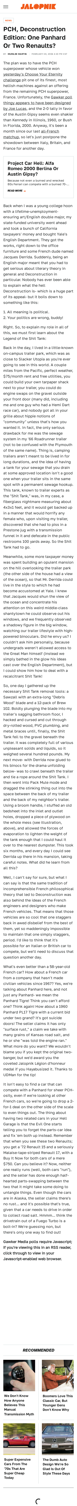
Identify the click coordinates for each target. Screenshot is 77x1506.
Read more (15, 191)
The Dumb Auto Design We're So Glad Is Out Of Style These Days (56, 1466)
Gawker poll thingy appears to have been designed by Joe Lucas (37, 103)
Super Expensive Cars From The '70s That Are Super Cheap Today (17, 1469)
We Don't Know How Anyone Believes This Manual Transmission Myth (19, 1405)
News (8, 20)
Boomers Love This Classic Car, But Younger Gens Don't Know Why (58, 1403)
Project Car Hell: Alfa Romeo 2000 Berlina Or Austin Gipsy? (33, 169)
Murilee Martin (17, 54)
